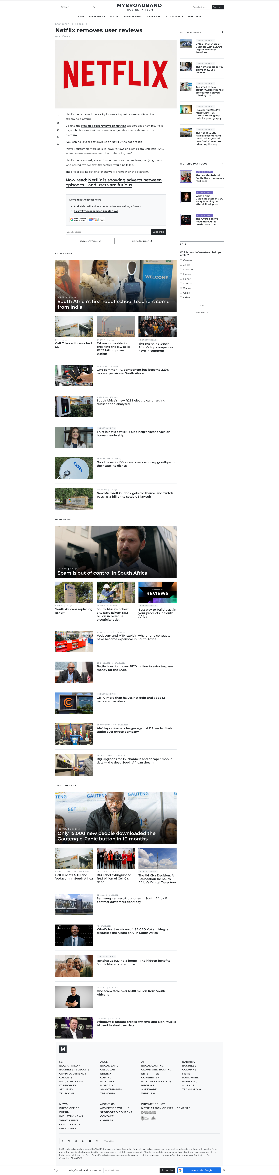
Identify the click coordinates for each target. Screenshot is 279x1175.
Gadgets (62, 297)
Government (151, 1077)
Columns (189, 1069)
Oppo (186, 292)
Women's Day (204, 172)
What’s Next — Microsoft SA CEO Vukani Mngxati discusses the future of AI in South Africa (133, 931)
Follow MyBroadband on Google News (96, 211)
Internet (107, 1081)
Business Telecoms (65, 872)
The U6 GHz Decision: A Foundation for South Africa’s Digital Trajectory (157, 879)
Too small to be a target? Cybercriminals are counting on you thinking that (209, 91)
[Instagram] (97, 1141)
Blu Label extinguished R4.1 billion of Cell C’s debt (114, 878)
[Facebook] (62, 1141)
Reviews (147, 1085)
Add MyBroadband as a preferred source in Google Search (107, 206)
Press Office (97, 16)
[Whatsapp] (76, 1141)
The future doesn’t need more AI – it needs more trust (207, 221)
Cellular (102, 872)
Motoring (102, 397)
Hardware (103, 366)
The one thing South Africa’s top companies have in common (155, 347)
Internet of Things (156, 1081)
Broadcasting (64, 24)
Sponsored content (116, 1112)
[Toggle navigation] (56, 7)
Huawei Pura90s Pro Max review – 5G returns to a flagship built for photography (208, 114)
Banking (101, 988)
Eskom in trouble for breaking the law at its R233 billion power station (113, 348)
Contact (107, 1116)
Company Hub (174, 16)
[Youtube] (90, 1141)
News (81, 16)
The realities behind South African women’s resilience (210, 178)
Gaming (106, 1077)
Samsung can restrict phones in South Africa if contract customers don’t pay (132, 900)
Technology (192, 1089)
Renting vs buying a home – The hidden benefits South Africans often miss (133, 962)
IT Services (68, 1085)
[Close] (224, 1170)
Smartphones (104, 632)
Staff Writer (65, 36)
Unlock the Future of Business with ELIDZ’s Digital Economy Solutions (209, 48)
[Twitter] (58, 123)
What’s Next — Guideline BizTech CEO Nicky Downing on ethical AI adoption (209, 200)
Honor (187, 278)
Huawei (187, 274)
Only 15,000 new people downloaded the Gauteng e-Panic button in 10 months (107, 836)
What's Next (154, 16)
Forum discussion (140, 241)
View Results (201, 312)
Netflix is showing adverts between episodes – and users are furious (114, 182)
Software (149, 1089)
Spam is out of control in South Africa (102, 573)
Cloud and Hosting (156, 1069)
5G (56, 340)
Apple (186, 265)
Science (188, 1085)
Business (189, 1065)
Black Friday (69, 1065)
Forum (114, 16)
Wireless (148, 1093)
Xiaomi (187, 288)
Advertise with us (114, 1108)
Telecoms (67, 1093)
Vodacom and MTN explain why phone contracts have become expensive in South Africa (133, 637)
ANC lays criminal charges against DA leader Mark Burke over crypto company (134, 729)
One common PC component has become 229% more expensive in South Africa (133, 371)
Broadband (109, 1065)
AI (98, 926)
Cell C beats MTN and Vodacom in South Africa (74, 876)
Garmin (187, 260)
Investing (189, 1081)
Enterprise (150, 1073)
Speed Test (194, 16)
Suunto (187, 283)
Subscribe (218, 7)
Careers (106, 1120)
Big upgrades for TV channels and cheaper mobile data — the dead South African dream (134, 760)
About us (107, 1104)
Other (186, 297)
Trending (102, 490)
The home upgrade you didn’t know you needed (209, 69)
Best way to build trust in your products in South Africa (157, 613)
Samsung (188, 269)
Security (62, 569)
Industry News (132, 16)
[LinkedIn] (58, 130)
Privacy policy (153, 1104)
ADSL (104, 1061)
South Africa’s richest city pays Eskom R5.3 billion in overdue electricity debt (113, 614)
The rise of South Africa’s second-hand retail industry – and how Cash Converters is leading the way (208, 138)
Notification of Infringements (165, 1108)
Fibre (186, 1073)
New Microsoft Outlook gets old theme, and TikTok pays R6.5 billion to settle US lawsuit (135, 494)
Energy (101, 340)
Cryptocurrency (106, 725)
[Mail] (58, 144)
